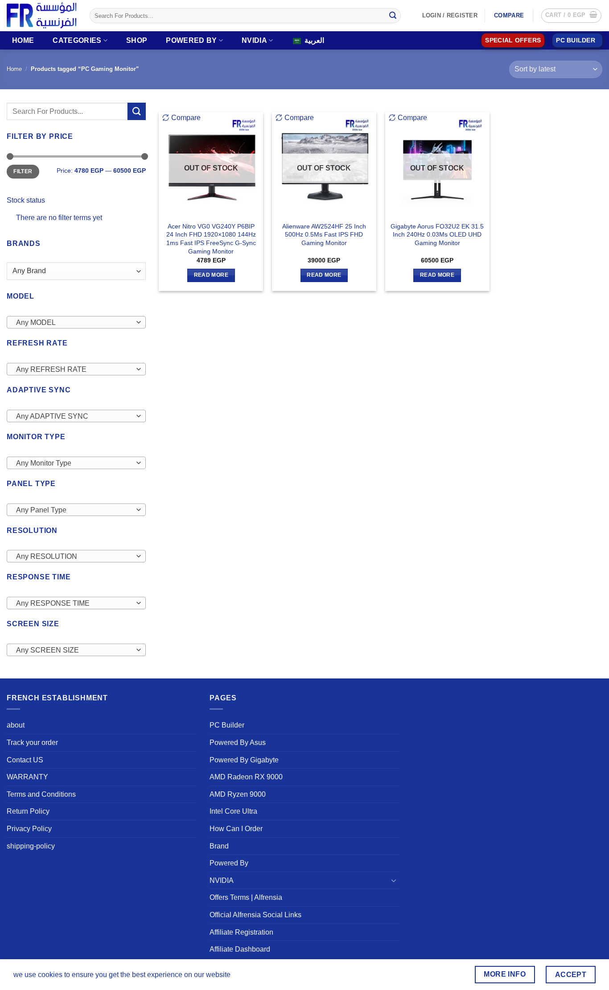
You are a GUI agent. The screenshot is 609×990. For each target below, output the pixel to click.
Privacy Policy (29, 828)
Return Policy (28, 811)
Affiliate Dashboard (240, 949)
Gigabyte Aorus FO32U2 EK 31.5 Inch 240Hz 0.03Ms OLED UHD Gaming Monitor (437, 234)
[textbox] (74, 322)
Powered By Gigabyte (244, 760)
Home (23, 40)
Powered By (191, 40)
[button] (571, 15)
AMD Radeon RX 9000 (246, 777)
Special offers (513, 40)
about (16, 725)
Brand (219, 846)
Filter (22, 171)
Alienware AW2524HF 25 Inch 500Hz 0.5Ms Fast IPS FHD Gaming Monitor (324, 234)
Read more (211, 275)
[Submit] (392, 15)
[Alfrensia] (41, 15)
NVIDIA (254, 40)
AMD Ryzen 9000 (238, 794)
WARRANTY (27, 777)
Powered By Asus (238, 742)
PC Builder (227, 725)
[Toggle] (394, 880)
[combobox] (76, 322)
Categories (77, 40)
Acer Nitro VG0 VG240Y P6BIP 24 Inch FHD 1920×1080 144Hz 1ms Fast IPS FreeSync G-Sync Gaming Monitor (211, 239)
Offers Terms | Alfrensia (246, 897)
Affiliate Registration (241, 932)
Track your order (32, 742)
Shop (136, 40)
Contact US (25, 760)
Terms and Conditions (41, 794)
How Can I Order (236, 828)
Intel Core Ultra (233, 811)
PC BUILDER (575, 40)
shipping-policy (31, 846)
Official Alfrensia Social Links (255, 915)
